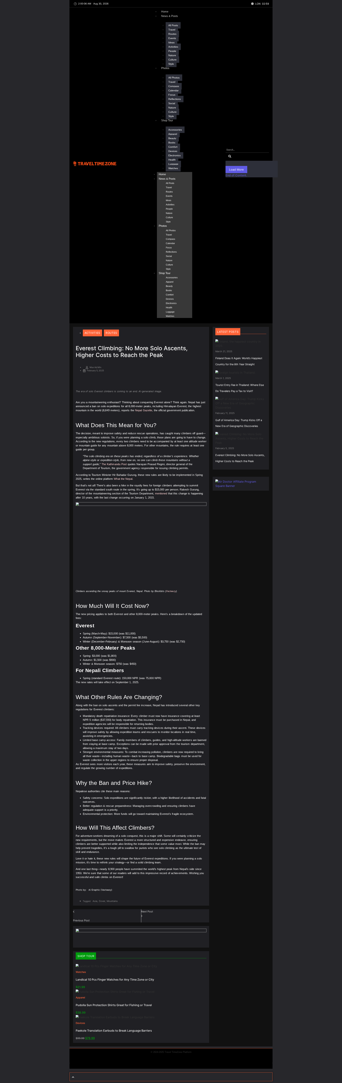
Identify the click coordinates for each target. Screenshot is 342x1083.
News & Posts (169, 15)
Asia (95, 901)
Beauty (172, 138)
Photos (165, 68)
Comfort (172, 146)
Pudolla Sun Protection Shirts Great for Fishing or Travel (114, 1005)
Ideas (171, 42)
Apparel (172, 134)
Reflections (174, 99)
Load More (236, 169)
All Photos (174, 77)
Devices (172, 151)
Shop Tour (167, 120)
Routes (172, 33)
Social (171, 103)
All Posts (173, 25)
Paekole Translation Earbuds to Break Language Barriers (114, 1030)
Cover (102, 901)
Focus (171, 94)
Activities (173, 46)
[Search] (230, 156)
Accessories (175, 129)
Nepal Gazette (143, 410)
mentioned (161, 493)
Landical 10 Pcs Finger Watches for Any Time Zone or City (115, 979)
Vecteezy (171, 591)
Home (164, 11)
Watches (173, 168)
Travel (171, 29)
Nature (172, 55)
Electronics (174, 155)
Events (172, 38)
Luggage (173, 164)
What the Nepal (123, 478)
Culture (172, 59)
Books (171, 142)
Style (171, 63)
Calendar (173, 90)
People (172, 51)
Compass (173, 86)
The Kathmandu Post (114, 464)
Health (172, 159)
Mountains (112, 901)
